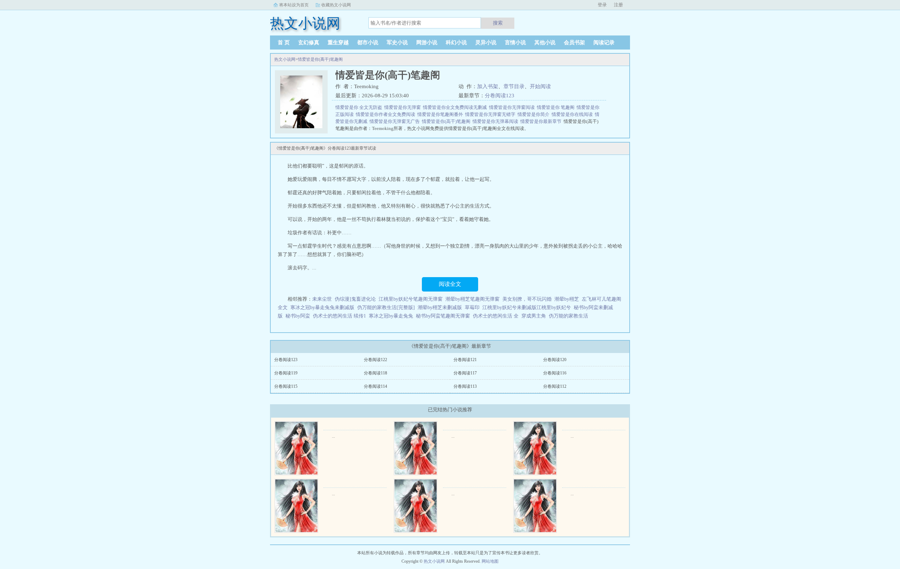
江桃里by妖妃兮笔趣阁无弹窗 (411, 299)
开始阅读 (540, 86)
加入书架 (487, 86)
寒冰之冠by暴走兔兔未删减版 (322, 307)
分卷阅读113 (465, 386)
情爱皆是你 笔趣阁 (557, 107)
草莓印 (472, 307)
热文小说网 (284, 59)
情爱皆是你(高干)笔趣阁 (320, 59)
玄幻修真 (308, 42)
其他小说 (544, 42)
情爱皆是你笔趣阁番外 (441, 114)
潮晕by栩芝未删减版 (440, 307)
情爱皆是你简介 (535, 114)
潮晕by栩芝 (566, 299)
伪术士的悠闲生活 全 (496, 316)
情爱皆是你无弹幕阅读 (496, 121)
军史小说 (397, 42)
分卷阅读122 (375, 359)
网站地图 (490, 561)
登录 (602, 4)
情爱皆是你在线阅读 (573, 114)
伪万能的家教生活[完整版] (386, 307)
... (333, 436)
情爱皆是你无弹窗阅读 (513, 107)
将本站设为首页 (294, 4)
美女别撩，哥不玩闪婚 (527, 299)
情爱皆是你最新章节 (542, 121)
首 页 (284, 42)
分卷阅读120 (554, 359)
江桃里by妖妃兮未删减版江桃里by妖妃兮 (526, 307)
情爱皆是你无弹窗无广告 (395, 121)
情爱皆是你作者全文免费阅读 (386, 114)
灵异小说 (485, 42)
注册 (618, 4)
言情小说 (515, 42)
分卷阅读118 (375, 373)
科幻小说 (456, 42)
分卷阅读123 (499, 95)
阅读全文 (450, 284)
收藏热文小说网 (336, 4)
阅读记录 (604, 42)
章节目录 (514, 86)
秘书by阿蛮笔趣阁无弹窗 (443, 316)
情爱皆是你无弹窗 (403, 107)
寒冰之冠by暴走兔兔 (391, 316)
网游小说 (426, 42)
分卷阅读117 (465, 373)
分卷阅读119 (285, 373)
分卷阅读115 (285, 386)
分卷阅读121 (465, 359)
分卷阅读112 (554, 386)
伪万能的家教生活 (568, 316)
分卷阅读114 (375, 386)
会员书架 (574, 42)
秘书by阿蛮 (297, 316)
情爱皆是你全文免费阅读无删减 (456, 107)
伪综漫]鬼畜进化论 (355, 299)
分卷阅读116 (554, 373)
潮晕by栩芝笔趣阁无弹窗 (472, 299)
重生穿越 (338, 42)
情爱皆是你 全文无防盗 (359, 107)
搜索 (498, 23)
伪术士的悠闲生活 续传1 (339, 316)
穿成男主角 (533, 316)
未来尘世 (322, 299)
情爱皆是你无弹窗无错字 (491, 114)
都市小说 (367, 42)
